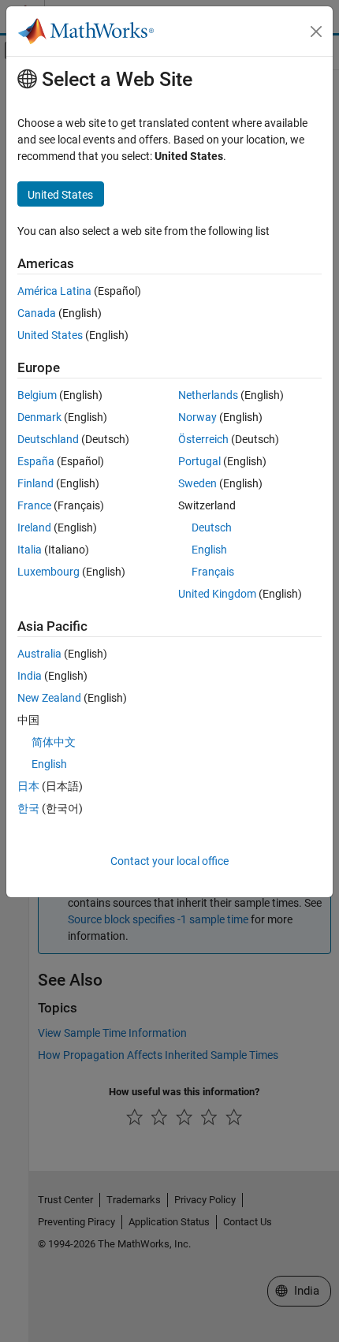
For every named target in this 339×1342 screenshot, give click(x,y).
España (35, 461)
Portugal (199, 461)
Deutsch (212, 527)
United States (50, 335)
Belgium (37, 395)
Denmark (39, 417)
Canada (36, 313)
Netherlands (208, 395)
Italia (29, 549)
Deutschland (48, 439)
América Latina (54, 291)
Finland (35, 483)
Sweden (197, 483)
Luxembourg (48, 571)
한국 (28, 808)
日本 (28, 786)
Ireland (34, 527)
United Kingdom (217, 593)
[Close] (316, 32)
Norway (197, 417)
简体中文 (54, 742)
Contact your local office (169, 861)
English (209, 549)
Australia (39, 653)
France (34, 505)
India (29, 675)
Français (213, 571)
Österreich (203, 439)
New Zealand (49, 698)
